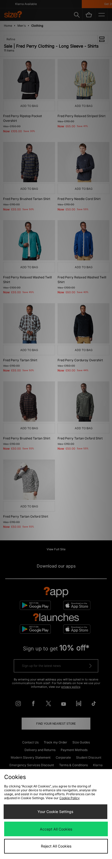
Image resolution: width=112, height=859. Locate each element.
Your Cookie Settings (55, 811)
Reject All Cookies (56, 846)
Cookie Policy (69, 798)
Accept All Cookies (56, 829)
